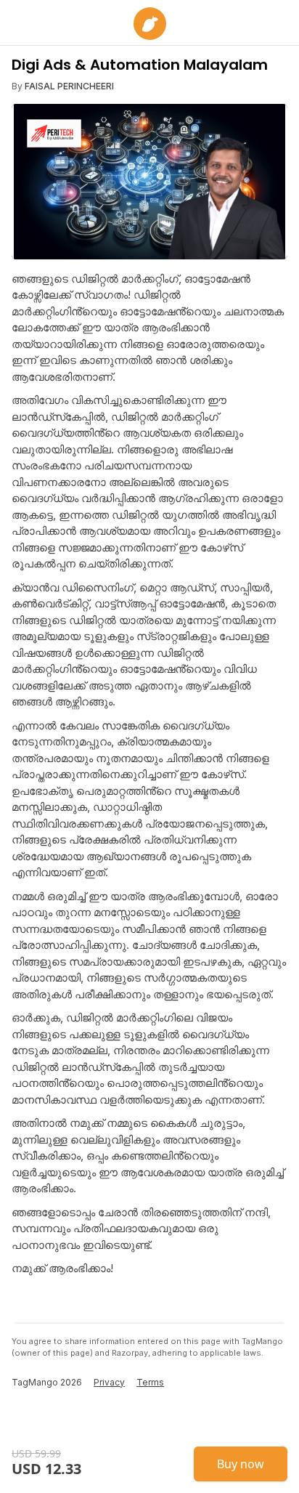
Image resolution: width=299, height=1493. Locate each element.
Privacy (109, 1382)
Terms (150, 1382)
